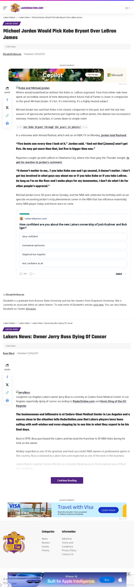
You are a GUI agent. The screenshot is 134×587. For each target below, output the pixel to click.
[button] (6, 8)
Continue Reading (67, 480)
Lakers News (11, 24)
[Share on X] (7, 108)
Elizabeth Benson (12, 53)
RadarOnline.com (84, 401)
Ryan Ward (8, 353)
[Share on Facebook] (7, 100)
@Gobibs (31, 308)
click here (98, 304)
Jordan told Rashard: (114, 135)
